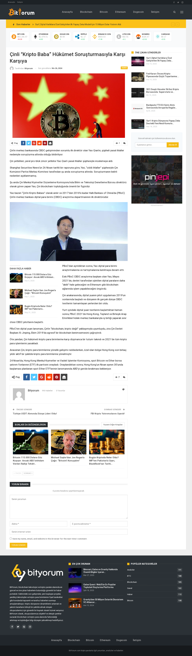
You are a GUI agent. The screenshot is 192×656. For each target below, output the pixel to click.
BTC (129, 576)
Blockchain (86, 11)
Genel (129, 588)
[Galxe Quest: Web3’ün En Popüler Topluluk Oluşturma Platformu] (75, 588)
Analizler (59, 434)
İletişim (20, 2)
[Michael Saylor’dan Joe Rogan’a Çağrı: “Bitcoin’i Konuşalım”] (16, 294)
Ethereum (120, 11)
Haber (124, 68)
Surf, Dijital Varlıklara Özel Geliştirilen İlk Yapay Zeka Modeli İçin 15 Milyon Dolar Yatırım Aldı (78, 24)
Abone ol (173, 145)
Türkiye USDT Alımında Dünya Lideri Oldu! (35, 413)
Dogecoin (138, 11)
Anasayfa (11, 2)
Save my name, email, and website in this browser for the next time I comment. (49, 539)
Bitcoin (104, 11)
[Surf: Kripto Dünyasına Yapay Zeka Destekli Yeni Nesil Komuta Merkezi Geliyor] (137, 124)
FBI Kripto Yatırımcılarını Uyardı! (108, 413)
